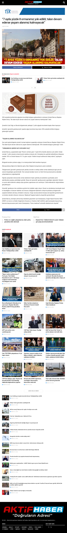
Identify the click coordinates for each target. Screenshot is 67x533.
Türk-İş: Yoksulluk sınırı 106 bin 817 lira (20, 416)
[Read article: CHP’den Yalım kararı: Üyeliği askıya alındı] (34, 321)
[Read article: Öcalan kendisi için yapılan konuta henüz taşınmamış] (5, 458)
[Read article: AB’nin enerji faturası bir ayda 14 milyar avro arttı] (5, 411)
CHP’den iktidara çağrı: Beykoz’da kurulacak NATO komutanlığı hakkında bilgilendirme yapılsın (12, 380)
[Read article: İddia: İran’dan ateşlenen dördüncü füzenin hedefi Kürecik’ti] (34, 294)
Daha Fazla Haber (33, 390)
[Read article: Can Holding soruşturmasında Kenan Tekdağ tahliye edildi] (6, 80)
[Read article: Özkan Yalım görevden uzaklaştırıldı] (39, 80)
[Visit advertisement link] (33, 12)
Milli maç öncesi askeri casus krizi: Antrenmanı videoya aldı (26, 443)
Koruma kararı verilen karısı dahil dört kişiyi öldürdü (24, 449)
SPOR (11, 529)
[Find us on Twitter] (48, 527)
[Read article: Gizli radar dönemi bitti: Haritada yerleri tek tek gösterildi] (56, 370)
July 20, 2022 (5, 26)
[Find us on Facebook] (46, 527)
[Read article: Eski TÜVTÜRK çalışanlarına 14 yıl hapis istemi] (12, 344)
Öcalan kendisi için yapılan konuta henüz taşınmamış (24, 456)
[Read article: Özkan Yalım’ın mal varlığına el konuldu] (5, 492)
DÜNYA (30, 527)
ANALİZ (11, 527)
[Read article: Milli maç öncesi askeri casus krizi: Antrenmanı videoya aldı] (5, 444)
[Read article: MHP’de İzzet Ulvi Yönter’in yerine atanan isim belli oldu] (56, 321)
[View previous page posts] (32, 88)
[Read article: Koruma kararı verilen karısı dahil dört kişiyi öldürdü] (5, 451)
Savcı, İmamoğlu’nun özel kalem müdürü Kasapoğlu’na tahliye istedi (28, 470)
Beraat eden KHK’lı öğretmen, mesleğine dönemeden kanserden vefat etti (32, 380)
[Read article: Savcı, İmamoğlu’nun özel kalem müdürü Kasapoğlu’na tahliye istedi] (5, 471)
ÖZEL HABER (38, 527)
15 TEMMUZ (5, 529)
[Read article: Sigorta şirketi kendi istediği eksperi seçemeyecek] (34, 265)
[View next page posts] (35, 88)
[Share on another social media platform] (63, 67)
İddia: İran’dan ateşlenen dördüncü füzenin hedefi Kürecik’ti (31, 304)
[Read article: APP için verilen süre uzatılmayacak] (12, 321)
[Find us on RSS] (51, 527)
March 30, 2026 (50, 307)
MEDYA (24, 529)
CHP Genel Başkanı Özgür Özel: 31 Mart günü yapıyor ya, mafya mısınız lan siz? (55, 250)
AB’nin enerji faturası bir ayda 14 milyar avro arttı (23, 409)
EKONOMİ (24, 527)
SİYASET (17, 527)
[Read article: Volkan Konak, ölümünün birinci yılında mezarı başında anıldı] (5, 431)
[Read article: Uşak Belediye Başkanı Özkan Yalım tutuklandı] (56, 294)
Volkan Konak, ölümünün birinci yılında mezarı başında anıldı (27, 429)
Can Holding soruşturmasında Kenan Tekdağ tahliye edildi (26, 396)
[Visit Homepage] (33, 2)
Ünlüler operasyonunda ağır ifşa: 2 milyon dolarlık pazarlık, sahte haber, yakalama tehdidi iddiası (55, 355)
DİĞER (36, 529)
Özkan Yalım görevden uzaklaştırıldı (54, 78)
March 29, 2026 (6, 384)
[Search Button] (64, 2)
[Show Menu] (3, 2)
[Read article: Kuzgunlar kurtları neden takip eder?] (5, 438)
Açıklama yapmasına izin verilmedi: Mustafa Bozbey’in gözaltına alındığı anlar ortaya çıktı (56, 276)
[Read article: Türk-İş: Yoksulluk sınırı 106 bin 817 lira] (5, 417)
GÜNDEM (4, 527)
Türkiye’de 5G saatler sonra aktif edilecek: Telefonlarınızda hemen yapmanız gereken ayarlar (36, 476)
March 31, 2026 (15, 82)
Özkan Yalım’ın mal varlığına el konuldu (21, 490)
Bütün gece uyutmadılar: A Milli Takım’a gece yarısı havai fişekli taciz (29, 463)
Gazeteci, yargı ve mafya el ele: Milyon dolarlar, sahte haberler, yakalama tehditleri (33, 355)
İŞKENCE (17, 529)
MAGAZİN (30, 529)
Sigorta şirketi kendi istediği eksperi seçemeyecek (24, 423)
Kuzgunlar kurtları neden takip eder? (20, 436)
